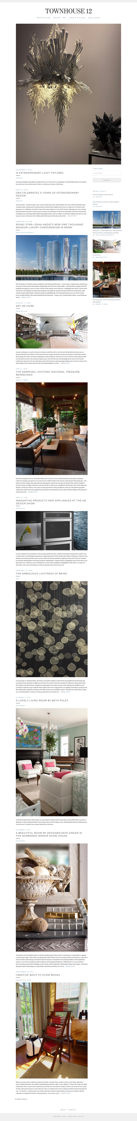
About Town (22, 380)
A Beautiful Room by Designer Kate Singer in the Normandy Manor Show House (49, 834)
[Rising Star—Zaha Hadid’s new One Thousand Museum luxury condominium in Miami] (52, 280)
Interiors (20, 705)
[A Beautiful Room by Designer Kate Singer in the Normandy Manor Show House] (52, 951)
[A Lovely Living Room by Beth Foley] (52, 816)
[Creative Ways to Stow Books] (52, 1078)
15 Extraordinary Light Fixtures (39, 172)
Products (20, 508)
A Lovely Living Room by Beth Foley (42, 700)
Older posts (21, 1099)
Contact (72, 1110)
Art (64, 18)
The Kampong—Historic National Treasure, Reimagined (48, 373)
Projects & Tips (23, 980)
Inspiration (21, 311)
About (64, 1110)
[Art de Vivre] (52, 348)
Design (56, 18)
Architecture (44, 18)
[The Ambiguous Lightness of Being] (52, 677)
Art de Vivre (25, 306)
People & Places (77, 18)
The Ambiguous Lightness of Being (41, 573)
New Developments (25, 232)
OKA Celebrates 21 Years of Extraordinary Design (47, 194)
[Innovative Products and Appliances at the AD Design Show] (52, 550)
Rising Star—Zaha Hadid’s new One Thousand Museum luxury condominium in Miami (49, 226)
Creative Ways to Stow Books (38, 975)
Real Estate (94, 18)
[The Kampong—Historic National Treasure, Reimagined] (52, 474)
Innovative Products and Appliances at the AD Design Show (51, 502)
